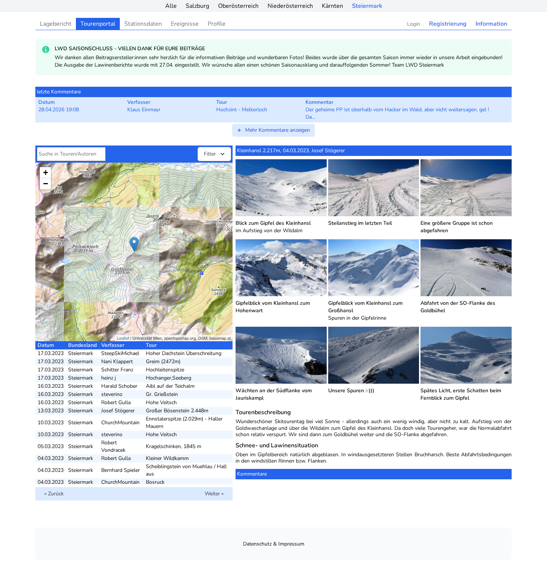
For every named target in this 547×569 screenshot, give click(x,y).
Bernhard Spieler (120, 470)
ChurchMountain (120, 422)
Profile (216, 24)
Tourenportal (97, 24)
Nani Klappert (117, 361)
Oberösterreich (238, 6)
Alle (171, 6)
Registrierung (448, 24)
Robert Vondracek (113, 446)
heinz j (108, 377)
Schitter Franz (117, 369)
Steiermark (367, 6)
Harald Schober (119, 386)
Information (491, 24)
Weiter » (214, 493)
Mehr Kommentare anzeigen (277, 130)
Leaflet (123, 338)
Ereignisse (185, 24)
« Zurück (54, 493)
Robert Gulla (116, 402)
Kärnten (332, 6)
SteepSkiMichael (120, 353)
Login (413, 24)
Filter (210, 153)
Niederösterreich (290, 6)
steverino (111, 394)
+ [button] (45, 172)
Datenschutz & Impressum (273, 543)
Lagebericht (55, 24)
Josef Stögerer (118, 410)
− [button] (45, 183)
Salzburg (197, 6)
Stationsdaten (143, 24)
